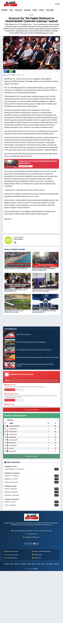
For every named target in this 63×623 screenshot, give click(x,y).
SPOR (11, 10)
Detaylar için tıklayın (31, 456)
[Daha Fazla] (14, 71)
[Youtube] (34, 543)
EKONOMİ (27, 10)
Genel (31, 15)
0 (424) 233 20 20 (10, 400)
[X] (28, 543)
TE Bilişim (35, 568)
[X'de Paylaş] (7, 71)
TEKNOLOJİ (18, 10)
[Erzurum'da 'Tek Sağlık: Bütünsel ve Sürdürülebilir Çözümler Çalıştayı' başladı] (31, 52)
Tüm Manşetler (38, 554)
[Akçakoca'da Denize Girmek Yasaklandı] (17, 259)
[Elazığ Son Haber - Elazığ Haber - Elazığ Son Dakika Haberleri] (10, 4)
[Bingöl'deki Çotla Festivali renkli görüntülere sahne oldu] (17, 301)
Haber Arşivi (37, 558)
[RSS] (37, 543)
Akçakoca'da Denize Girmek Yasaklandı (15, 268)
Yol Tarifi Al (20, 389)
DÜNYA (43, 564)
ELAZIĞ (38, 564)
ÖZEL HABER (49, 564)
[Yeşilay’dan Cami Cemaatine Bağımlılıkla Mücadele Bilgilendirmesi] (45, 259)
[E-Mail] (15, 242)
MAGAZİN (56, 564)
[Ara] (56, 4)
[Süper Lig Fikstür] (58, 462)
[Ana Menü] (58, 4)
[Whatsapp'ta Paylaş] (11, 71)
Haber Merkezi (8, 75)
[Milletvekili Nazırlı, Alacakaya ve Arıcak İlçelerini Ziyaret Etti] (17, 280)
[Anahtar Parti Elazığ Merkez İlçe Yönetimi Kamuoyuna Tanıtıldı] (45, 301)
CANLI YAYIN (49, 10)
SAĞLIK (34, 10)
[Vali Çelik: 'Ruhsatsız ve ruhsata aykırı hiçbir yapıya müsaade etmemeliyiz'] (45, 280)
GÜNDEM (4, 10)
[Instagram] (31, 543)
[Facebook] (25, 543)
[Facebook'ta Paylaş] (5, 71)
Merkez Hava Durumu (12, 551)
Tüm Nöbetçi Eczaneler (32, 409)
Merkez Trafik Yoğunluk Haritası (42, 551)
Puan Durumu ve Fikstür (12, 554)
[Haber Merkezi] (8, 240)
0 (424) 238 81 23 (32, 534)
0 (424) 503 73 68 (10, 389)
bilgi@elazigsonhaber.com (33, 537)
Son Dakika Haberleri (11, 558)
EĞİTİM (41, 10)
